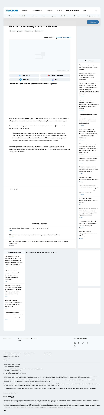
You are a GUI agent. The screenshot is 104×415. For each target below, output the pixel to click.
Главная (5, 360)
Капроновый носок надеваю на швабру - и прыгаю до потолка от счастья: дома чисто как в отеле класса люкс (38, 243)
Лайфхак (49, 10)
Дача (85, 10)
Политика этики (48, 352)
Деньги (19, 31)
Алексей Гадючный (63, 37)
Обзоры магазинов (72, 10)
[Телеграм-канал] (24, 79)
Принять (93, 22)
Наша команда (27, 355)
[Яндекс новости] (55, 75)
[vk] (11, 189)
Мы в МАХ (22, 16)
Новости (24, 10)
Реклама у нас (78, 16)
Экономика (29, 31)
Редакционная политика (29, 352)
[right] (99, 16)
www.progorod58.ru (16, 364)
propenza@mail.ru (25, 369)
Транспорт (38, 31)
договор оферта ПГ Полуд (9, 396)
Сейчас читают (37, 10)
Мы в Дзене (33, 16)
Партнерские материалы (49, 16)
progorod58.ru (28, 379)
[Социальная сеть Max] (55, 79)
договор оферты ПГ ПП (8, 397)
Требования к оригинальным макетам (12, 352)
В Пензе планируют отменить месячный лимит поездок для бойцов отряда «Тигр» (34, 236)
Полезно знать (34, 338)
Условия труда (47, 355)
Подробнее (53, 401)
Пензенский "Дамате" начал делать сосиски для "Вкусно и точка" (28, 229)
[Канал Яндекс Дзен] (87, 343)
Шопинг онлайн (7, 338)
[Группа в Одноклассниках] (79, 343)
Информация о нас (93, 16)
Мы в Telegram (65, 16)
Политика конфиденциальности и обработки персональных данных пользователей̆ (11, 356)
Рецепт (59, 10)
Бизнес (12, 31)
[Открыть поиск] (96, 10)
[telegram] (17, 189)
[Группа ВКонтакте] (24, 75)
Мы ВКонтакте (10, 16)
